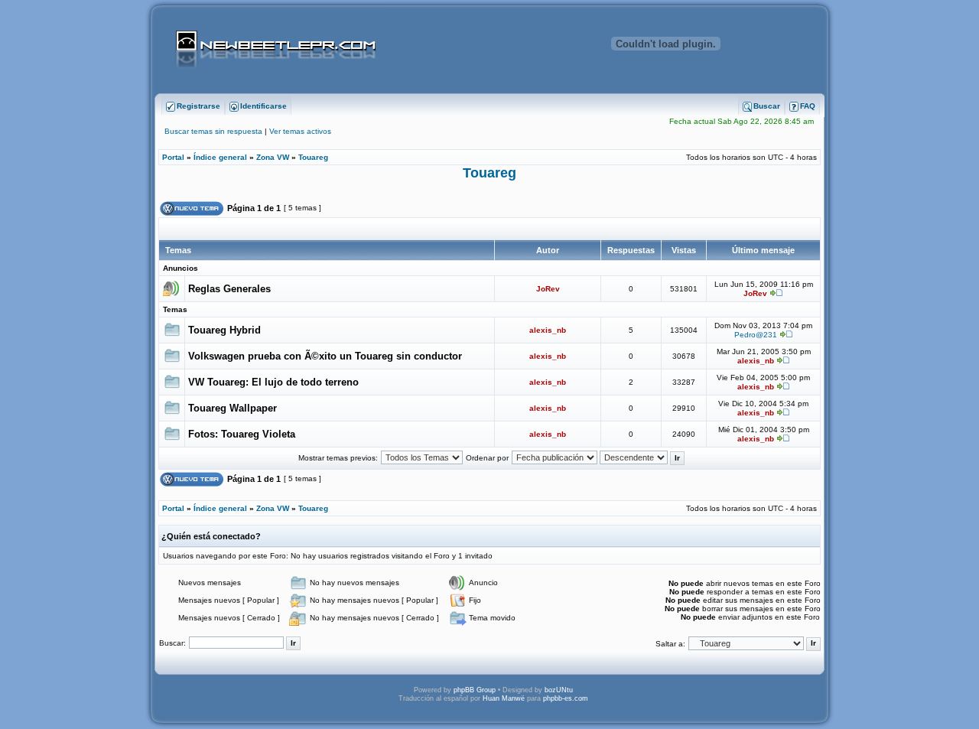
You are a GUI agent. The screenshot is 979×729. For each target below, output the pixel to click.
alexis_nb (547, 330)
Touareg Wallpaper (232, 408)
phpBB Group (475, 690)
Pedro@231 (755, 334)
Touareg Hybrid (224, 330)
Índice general (220, 157)
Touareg (313, 157)
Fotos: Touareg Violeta (241, 434)
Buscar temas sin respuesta (213, 131)
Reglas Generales (229, 289)
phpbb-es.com (565, 698)
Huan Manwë (504, 698)
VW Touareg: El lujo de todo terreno (273, 382)
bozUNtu (559, 690)
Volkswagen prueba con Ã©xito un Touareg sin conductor (325, 356)
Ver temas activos (300, 131)
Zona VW (272, 157)
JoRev (548, 289)
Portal (173, 157)
